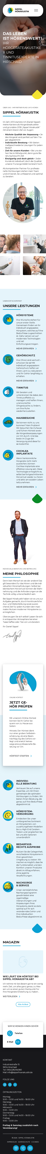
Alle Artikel (23, 1004)
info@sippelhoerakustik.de (20, 1072)
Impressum (12, 1142)
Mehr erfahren (25, 348)
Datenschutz (24, 1142)
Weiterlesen (10, 996)
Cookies (35, 1142)
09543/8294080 (14, 1070)
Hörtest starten (19, 756)
